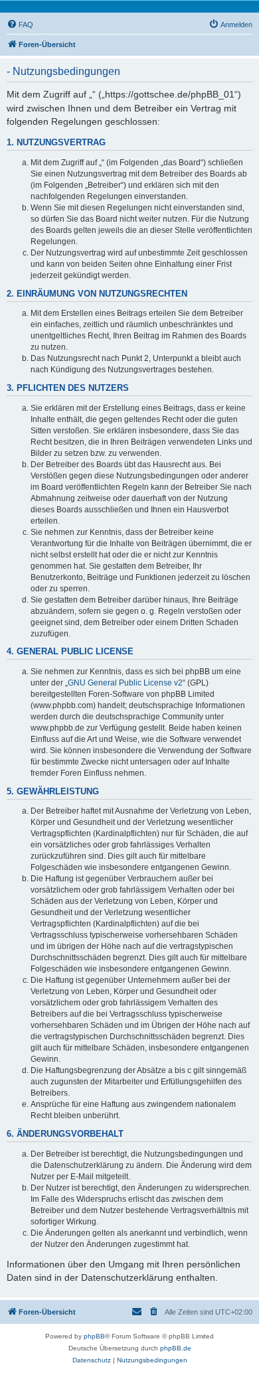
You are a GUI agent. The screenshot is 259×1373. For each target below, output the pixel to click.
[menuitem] (20, 25)
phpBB (94, 1336)
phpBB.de (175, 1348)
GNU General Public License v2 (125, 682)
